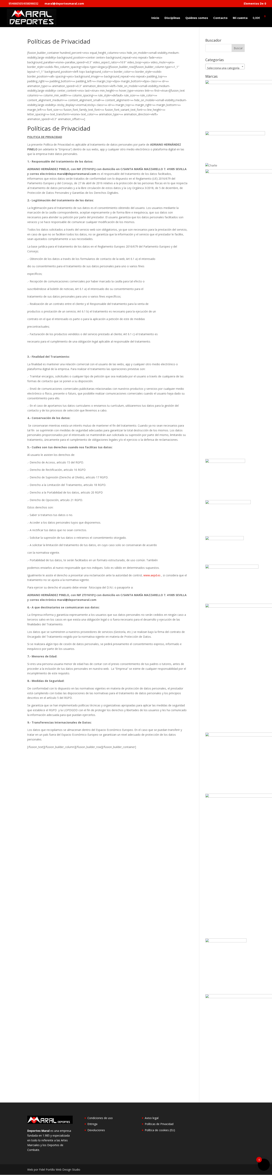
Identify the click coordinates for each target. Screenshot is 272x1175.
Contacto (220, 18)
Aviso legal (152, 1118)
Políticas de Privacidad (159, 1124)
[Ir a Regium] (226, 941)
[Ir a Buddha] (235, 134)
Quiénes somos (196, 18)
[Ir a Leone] (231, 567)
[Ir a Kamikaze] (228, 503)
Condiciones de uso (100, 1118)
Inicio (155, 18)
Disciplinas (172, 18)
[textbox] (225, 68)
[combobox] (225, 66)
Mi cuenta (240, 18)
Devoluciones (96, 1130)
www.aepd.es (151, 575)
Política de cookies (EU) (160, 1130)
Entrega (92, 1124)
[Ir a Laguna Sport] (224, 539)
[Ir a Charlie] (211, 165)
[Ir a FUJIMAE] (225, 462)
